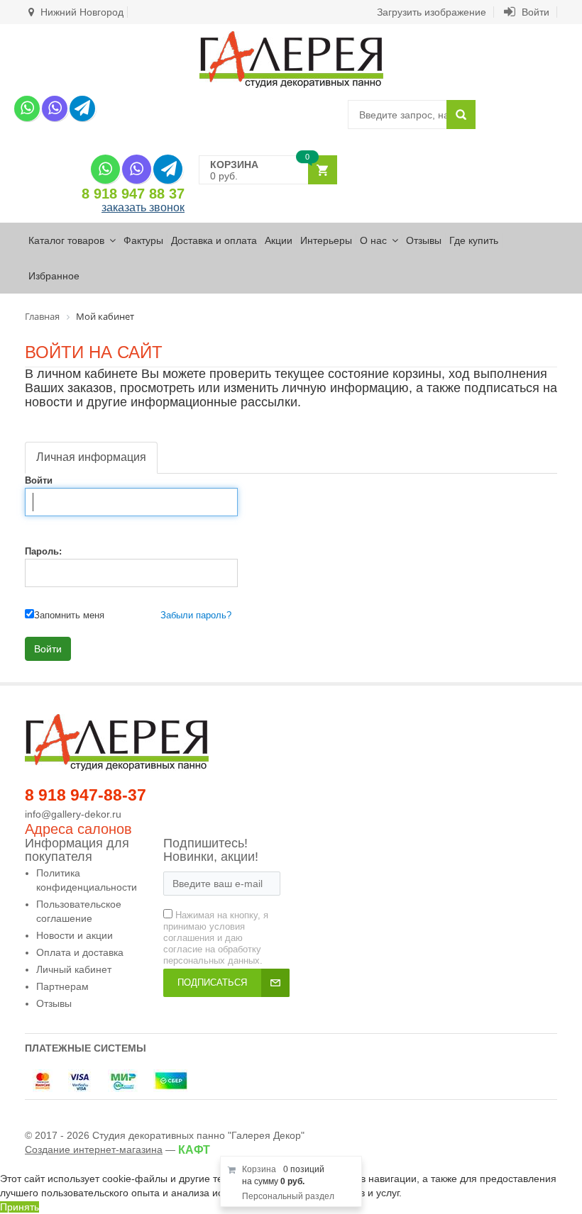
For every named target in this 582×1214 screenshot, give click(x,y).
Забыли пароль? (195, 615)
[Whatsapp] (27, 108)
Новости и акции (74, 935)
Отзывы (423, 240)
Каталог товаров (66, 240)
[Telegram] (82, 108)
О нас (373, 240)
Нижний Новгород (80, 12)
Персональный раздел (288, 1196)
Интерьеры (326, 240)
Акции (278, 240)
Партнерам (62, 986)
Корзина (259, 1169)
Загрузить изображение (431, 12)
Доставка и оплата (214, 240)
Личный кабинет (73, 969)
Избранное (53, 276)
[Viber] (54, 108)
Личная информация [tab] (91, 457)
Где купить (473, 240)
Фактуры (143, 240)
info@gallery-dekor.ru (73, 814)
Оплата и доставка (79, 952)
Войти (534, 12)
